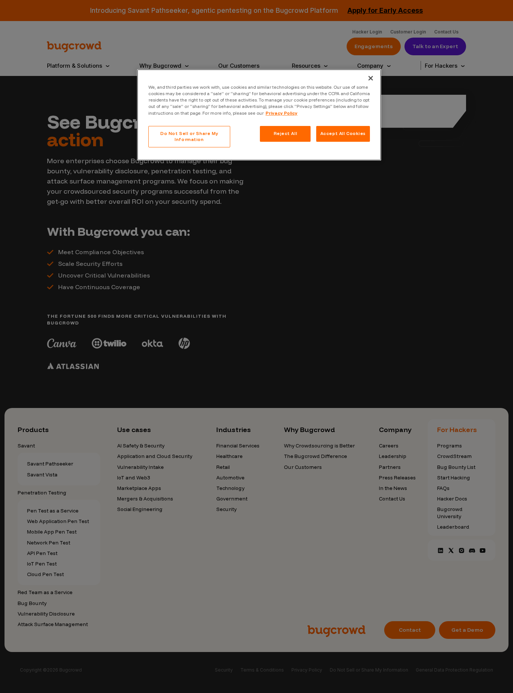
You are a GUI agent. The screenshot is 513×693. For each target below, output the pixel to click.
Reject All (285, 133)
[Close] (370, 78)
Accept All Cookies (343, 133)
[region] (259, 115)
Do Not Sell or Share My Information (189, 136)
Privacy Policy (281, 113)
